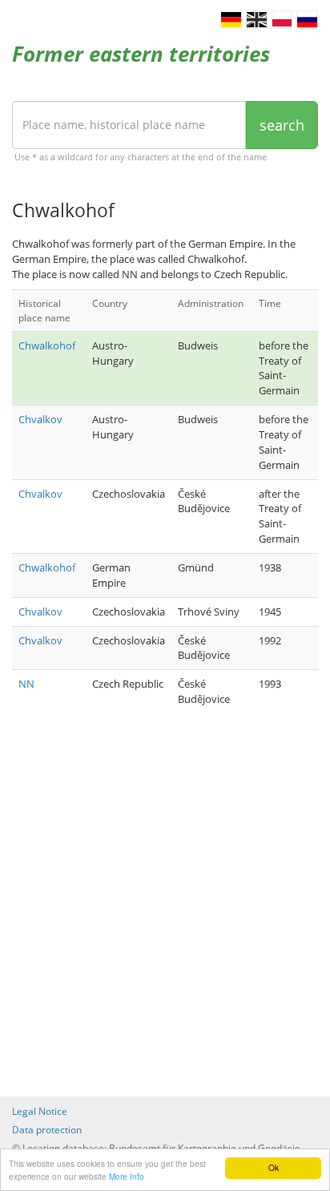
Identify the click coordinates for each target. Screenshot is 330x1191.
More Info (126, 1176)
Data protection (47, 1129)
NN (26, 683)
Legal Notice (39, 1111)
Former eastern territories (141, 53)
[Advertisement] (165, 906)
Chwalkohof (46, 345)
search (282, 125)
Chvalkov (40, 419)
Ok (273, 1167)
